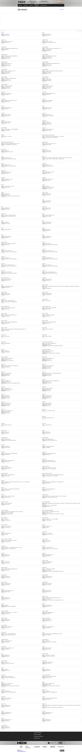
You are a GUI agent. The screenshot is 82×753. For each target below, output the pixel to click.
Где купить (36, 5)
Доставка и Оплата (43, 5)
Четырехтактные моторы (38, 736)
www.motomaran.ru (48, 300)
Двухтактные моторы (38, 732)
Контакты (31, 5)
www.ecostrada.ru (6, 34)
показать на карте (44, 36)
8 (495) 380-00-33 (43, 1)
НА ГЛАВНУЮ (62, 9)
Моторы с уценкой (37, 734)
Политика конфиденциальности (21, 751)
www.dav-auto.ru (47, 540)
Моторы (20, 5)
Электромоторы (37, 738)
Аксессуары (26, 5)
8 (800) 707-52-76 (32, 1)
